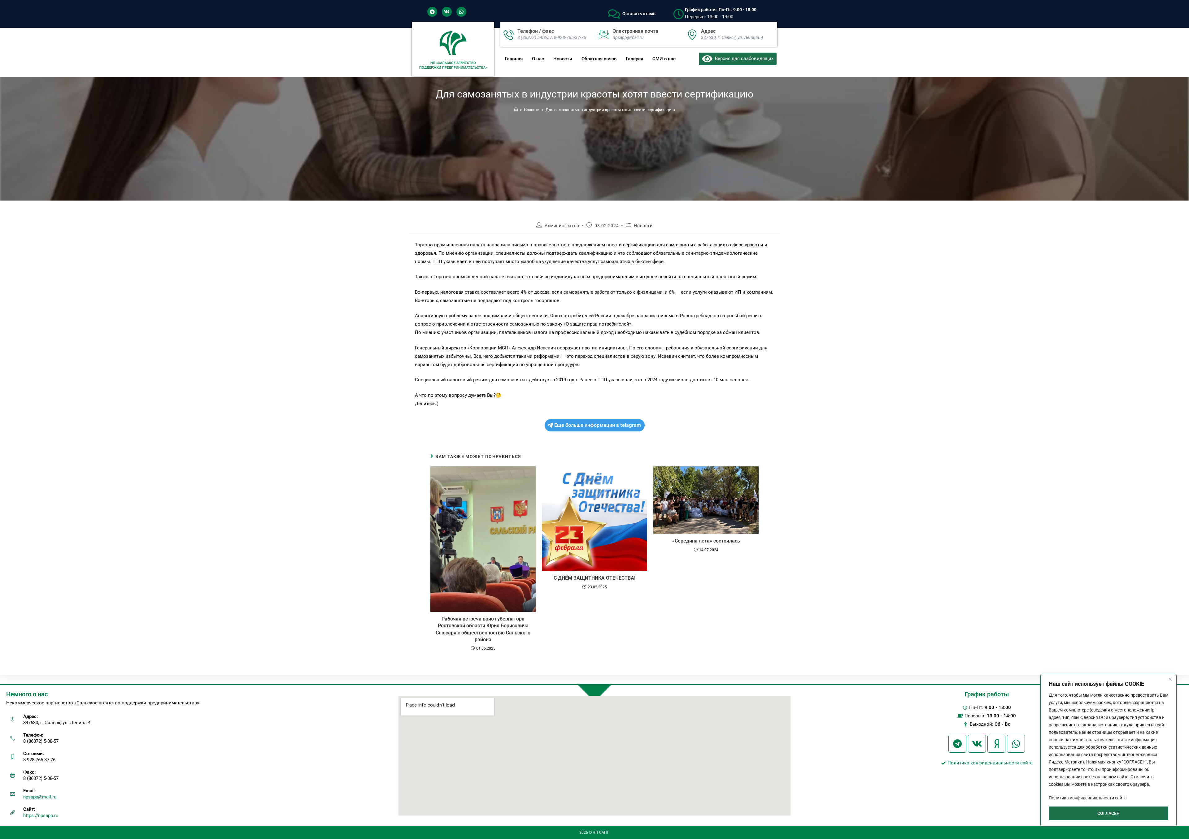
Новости (562, 59)
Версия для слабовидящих (742, 58)
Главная (514, 59)
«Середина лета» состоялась (706, 541)
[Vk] (447, 12)
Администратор (562, 225)
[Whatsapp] (461, 12)
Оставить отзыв (638, 13)
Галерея (634, 59)
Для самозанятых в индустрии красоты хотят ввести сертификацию (610, 109)
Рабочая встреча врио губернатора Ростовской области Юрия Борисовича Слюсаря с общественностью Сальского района (483, 629)
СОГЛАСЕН (1108, 813)
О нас (538, 59)
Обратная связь (598, 59)
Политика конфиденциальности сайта (1088, 797)
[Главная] (516, 109)
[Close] (1170, 679)
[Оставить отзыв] (614, 14)
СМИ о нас (664, 59)
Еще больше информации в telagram (597, 425)
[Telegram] (432, 12)
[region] (1108, 750)
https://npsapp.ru (40, 815)
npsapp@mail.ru (39, 797)
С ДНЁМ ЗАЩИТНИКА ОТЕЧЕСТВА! (594, 578)
